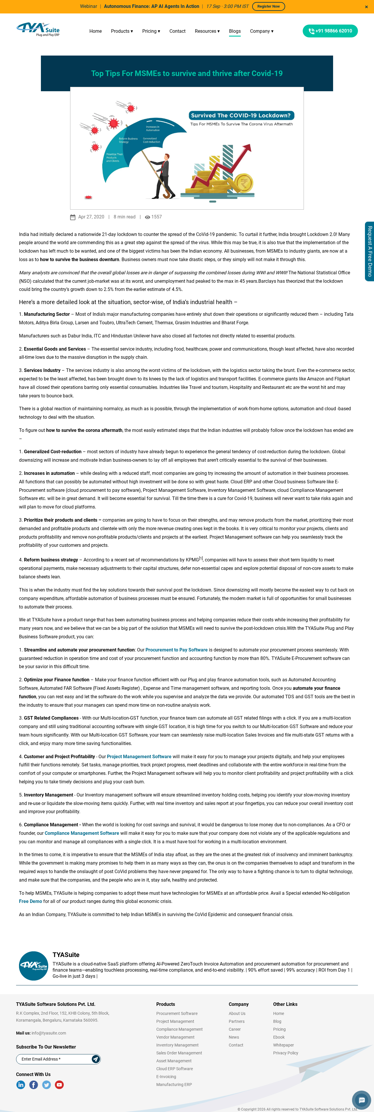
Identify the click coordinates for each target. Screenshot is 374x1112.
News (234, 1037)
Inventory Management (177, 1045)
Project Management (175, 1021)
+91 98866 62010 (333, 31)
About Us (237, 1013)
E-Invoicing (166, 1076)
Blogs (235, 31)
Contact (177, 31)
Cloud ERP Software (174, 1068)
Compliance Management (179, 1029)
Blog (277, 1021)
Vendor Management (175, 1037)
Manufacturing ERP (174, 1084)
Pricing (279, 1029)
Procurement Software (177, 1013)
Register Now (268, 6)
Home (95, 31)
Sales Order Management (179, 1053)
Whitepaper (283, 1045)
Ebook (279, 1037)
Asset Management (174, 1060)
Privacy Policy (285, 1053)
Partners (237, 1021)
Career (235, 1029)
